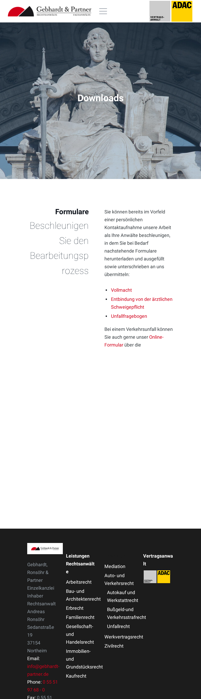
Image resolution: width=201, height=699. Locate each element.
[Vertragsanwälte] (171, 11)
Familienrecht (80, 617)
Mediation (114, 566)
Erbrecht (74, 608)
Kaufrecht (76, 676)
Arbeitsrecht (79, 582)
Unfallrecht (118, 626)
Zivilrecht (114, 646)
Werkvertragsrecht (123, 637)
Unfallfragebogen (129, 316)
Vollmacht (121, 290)
